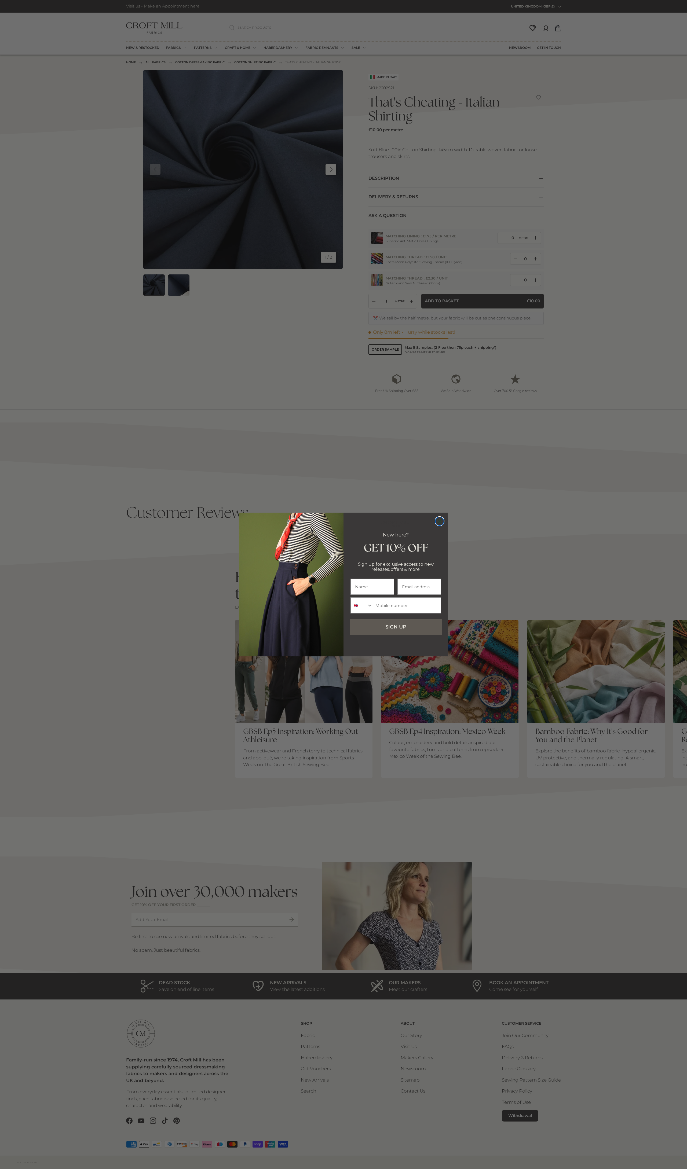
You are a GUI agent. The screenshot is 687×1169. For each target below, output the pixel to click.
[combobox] (362, 605)
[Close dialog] (439, 521)
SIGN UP (395, 627)
